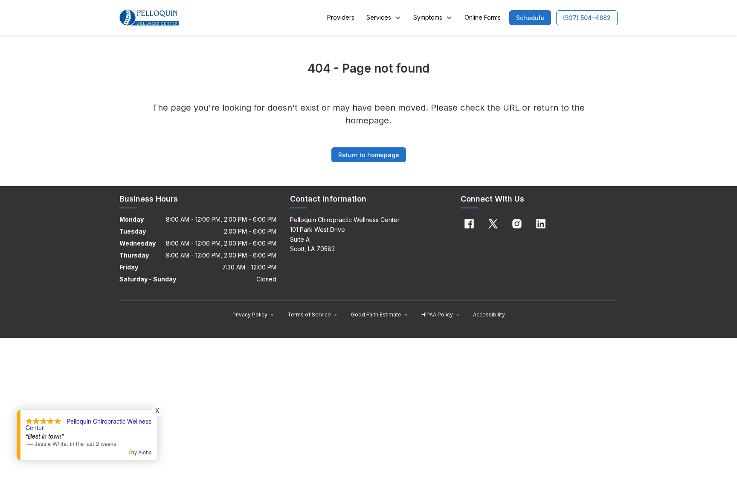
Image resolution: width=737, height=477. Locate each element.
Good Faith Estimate (379, 314)
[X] (493, 223)
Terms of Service (312, 314)
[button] (530, 17)
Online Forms (482, 17)
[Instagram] (516, 223)
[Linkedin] (540, 223)
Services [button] (378, 17)
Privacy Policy (253, 314)
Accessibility (489, 314)
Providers (340, 17)
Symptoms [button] (427, 17)
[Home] (149, 17)
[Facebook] (469, 223)
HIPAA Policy (440, 314)
